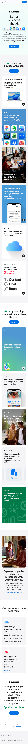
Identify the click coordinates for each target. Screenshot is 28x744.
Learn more (14, 71)
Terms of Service (12, 742)
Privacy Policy (4, 742)
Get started (14, 46)
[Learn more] (14, 660)
